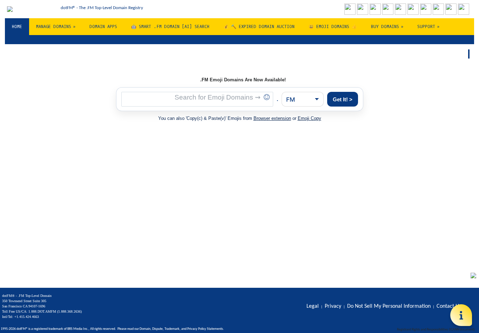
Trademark (172, 329)
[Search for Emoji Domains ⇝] (197, 99)
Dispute (157, 329)
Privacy (192, 329)
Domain (145, 329)
